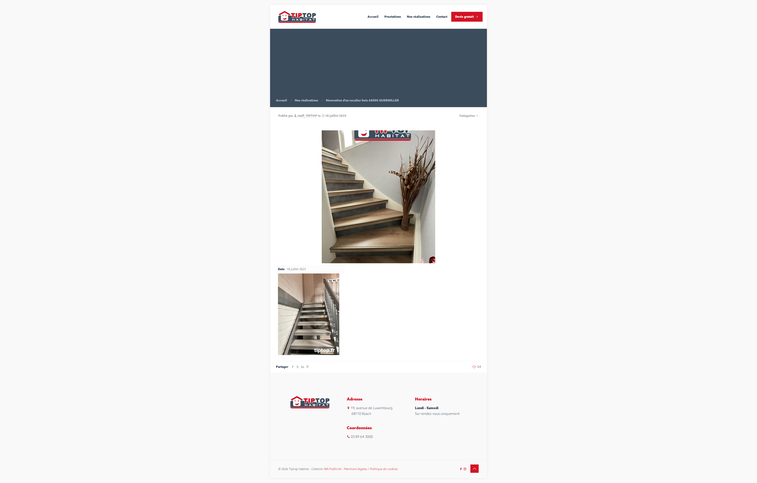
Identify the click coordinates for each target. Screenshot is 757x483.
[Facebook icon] (460, 469)
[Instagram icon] (464, 469)
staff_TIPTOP (307, 116)
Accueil (281, 100)
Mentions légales (355, 469)
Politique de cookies (384, 469)
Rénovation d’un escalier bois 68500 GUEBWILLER (362, 100)
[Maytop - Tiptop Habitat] (297, 17)
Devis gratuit (464, 17)
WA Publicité (332, 469)
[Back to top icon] (474, 468)
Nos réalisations (306, 100)
